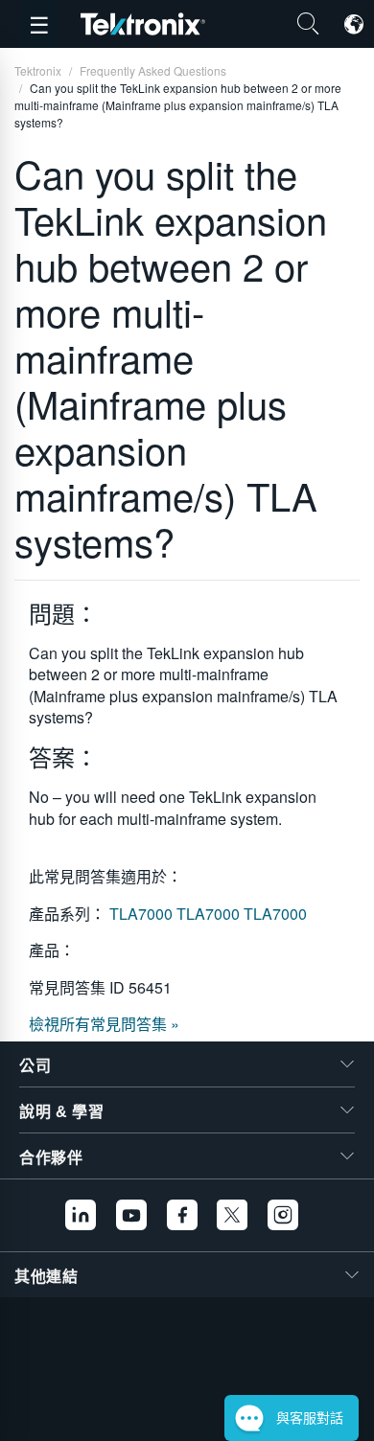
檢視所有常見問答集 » (104, 1024)
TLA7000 (142, 914)
